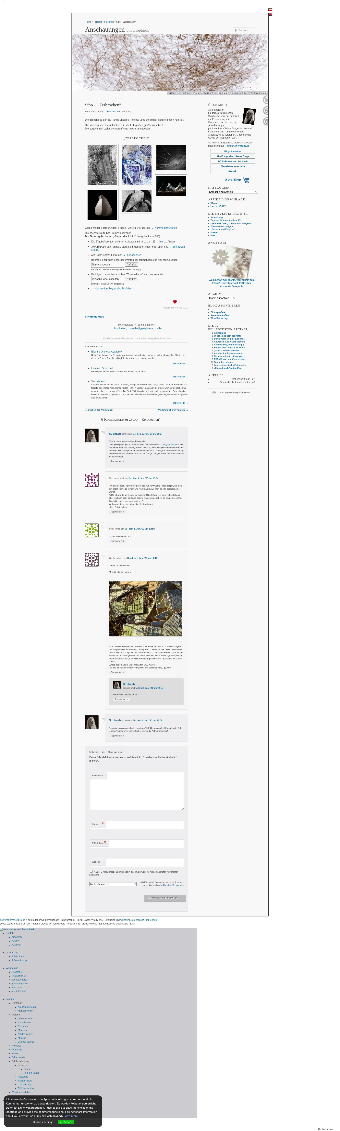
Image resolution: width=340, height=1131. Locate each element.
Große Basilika (26, 1018)
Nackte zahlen (25, 1034)
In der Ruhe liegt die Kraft (227, 336)
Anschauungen (105, 29)
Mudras (22, 1038)
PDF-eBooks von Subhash (233, 161)
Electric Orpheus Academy (106, 351)
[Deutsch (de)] (270, 10)
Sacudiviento (98, 381)
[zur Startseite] (17, 929)
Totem (27, 1069)
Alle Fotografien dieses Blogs (232, 156)
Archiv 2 (16, 945)
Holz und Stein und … (103, 368)
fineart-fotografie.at (238, 145)
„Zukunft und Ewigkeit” (223, 229)
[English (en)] (270, 15)
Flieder (214, 232)
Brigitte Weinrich (171, 444)
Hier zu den (113, 288)
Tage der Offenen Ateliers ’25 (225, 220)
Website (96, 862)
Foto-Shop (233, 179)
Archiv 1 (16, 941)
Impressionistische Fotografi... (230, 365)
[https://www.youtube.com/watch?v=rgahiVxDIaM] (265, 103)
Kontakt (232, 171)
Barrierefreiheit (20, 983)
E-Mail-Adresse (99, 842)
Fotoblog (98, 22)
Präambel (17, 972)
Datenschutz (137, 920)
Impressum (151, 920)
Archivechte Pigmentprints (228, 353)
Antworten (117, 461)
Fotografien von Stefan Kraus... (230, 347)
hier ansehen (134, 254)
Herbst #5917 (218, 206)
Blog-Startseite (232, 151)
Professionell (19, 976)
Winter (214, 203)
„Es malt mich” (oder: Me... (228, 368)
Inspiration (120, 328)
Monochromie (25, 1010)
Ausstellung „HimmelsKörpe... (230, 344)
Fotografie (109, 22)
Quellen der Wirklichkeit (100, 410)
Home (89, 22)
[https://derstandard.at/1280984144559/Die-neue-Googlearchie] (265, 124)
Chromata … (24, 1026)
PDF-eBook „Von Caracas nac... (230, 359)
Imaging (10, 999)
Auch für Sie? (19, 991)
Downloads (12, 952)
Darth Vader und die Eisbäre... (229, 339)
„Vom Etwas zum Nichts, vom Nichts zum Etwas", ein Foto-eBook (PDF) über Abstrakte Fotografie (232, 283)
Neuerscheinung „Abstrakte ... (229, 356)
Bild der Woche (26, 1041)
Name (98, 823)
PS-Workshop (19, 960)
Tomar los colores (223, 362)
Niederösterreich (27, 1007)
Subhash (115, 433)
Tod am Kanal (31, 1072)
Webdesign (12, 968)
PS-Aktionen (18, 956)
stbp (159, 328)
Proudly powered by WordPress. (234, 392)
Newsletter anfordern (233, 166)
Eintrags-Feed (218, 312)
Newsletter (123, 920)
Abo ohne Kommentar (173, 885)
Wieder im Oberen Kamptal (171, 410)
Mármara (23, 1030)
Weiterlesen (179, 363)
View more (71, 1115)
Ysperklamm (24, 1022)
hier (161, 241)
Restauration (25, 1080)
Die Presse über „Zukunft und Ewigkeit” (231, 223)
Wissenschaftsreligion (222, 226)
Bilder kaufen (19, 1057)
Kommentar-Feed (220, 315)
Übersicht (17, 1049)
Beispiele (17, 987)
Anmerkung (217, 217)
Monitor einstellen (21, 1092)
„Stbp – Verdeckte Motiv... (227, 350)
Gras (213, 235)
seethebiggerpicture (141, 328)
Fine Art (16, 1053)
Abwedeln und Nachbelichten (229, 342)
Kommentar (98, 775)
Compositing (24, 1084)
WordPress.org (219, 318)
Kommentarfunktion (166, 227)
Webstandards (20, 979)
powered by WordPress (12, 920)
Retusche (23, 1076)
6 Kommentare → (96, 316)
